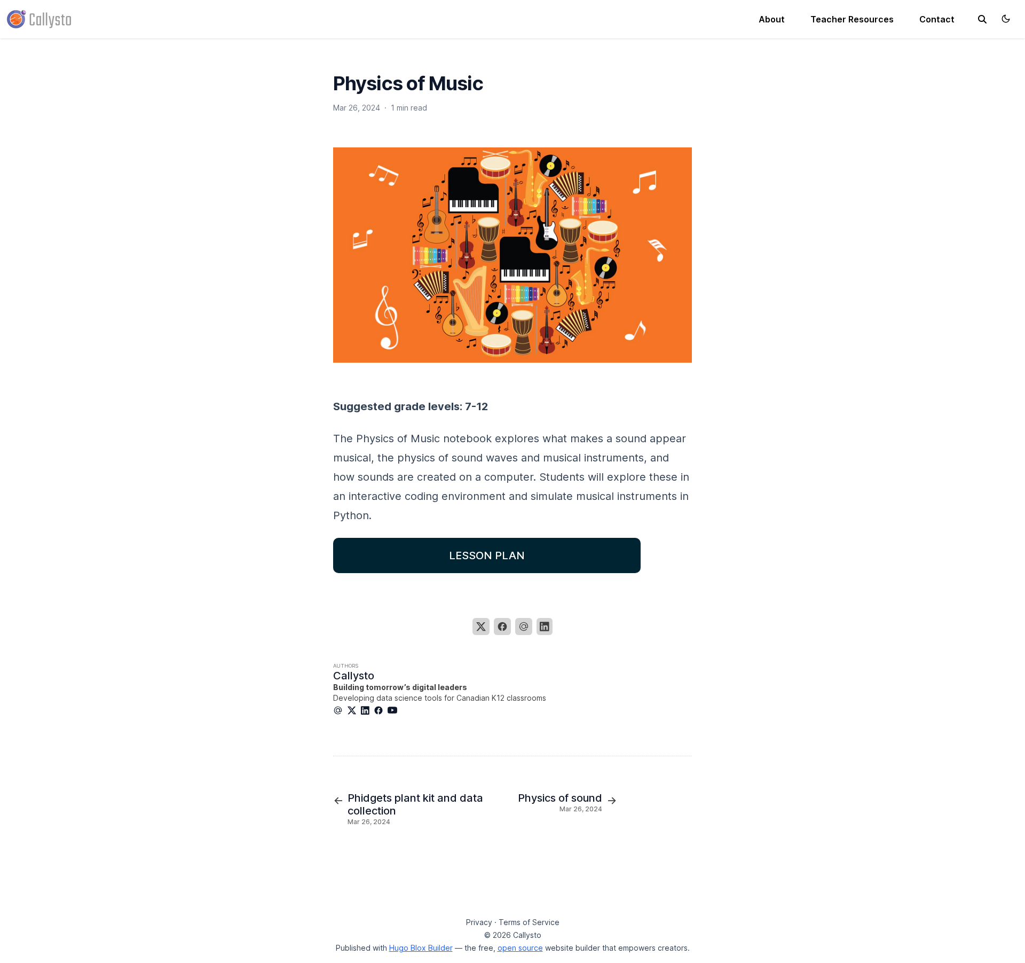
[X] (481, 626)
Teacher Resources (852, 19)
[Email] (523, 626)
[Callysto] (38, 18)
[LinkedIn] (545, 626)
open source (520, 947)
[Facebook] (502, 626)
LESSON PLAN (487, 555)
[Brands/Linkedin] (367, 710)
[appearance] (1005, 19)
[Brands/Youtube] (394, 710)
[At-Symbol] (340, 710)
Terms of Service (529, 922)
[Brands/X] (354, 710)
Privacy (479, 922)
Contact (937, 19)
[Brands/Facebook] (381, 710)
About (772, 19)
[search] (982, 19)
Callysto (353, 675)
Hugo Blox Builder (421, 947)
